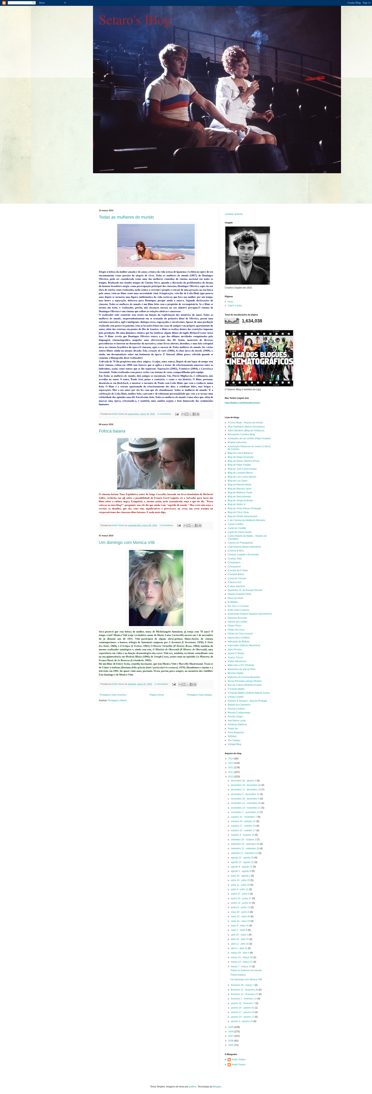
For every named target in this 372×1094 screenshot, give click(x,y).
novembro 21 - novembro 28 (246, 803)
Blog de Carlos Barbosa (240, 453)
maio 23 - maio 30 (241, 916)
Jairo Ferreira (235, 649)
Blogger (217, 1086)
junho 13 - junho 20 (241, 903)
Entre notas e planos (238, 610)
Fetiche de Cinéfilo (237, 621)
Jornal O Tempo (236, 653)
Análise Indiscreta (237, 442)
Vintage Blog (234, 744)
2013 (231, 763)
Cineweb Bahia (236, 574)
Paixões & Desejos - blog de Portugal (247, 700)
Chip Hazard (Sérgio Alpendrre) (244, 546)
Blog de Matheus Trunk (240, 492)
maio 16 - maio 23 (241, 921)
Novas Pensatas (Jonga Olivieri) (245, 681)
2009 (231, 1027)
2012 (231, 767)
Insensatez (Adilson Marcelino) (244, 645)
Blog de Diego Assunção (241, 457)
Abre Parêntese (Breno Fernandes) (246, 426)
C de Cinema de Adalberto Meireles (246, 520)
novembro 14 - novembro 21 (246, 807)
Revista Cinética (236, 708)
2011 (231, 772)
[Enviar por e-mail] (183, 414)
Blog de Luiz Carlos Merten (242, 477)
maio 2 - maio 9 (239, 930)
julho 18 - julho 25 (241, 880)
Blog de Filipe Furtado (239, 464)
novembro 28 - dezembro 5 (245, 798)
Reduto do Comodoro (239, 704)
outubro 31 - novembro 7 (244, 817)
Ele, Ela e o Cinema (238, 606)
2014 (231, 758)
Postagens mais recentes (113, 694)
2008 (231, 1031)
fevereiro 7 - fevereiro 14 (244, 998)
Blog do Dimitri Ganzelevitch (242, 516)
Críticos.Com (234, 582)
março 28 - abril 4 (240, 952)
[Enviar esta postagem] (176, 414)
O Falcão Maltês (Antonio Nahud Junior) (249, 693)
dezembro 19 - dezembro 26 (246, 785)
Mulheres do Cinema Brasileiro (244, 677)
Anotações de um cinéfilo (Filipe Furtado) (249, 438)
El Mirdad (233, 602)
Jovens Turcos (235, 657)
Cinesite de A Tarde (238, 570)
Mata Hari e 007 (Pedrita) (241, 665)
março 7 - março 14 (241, 966)
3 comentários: (165, 414)
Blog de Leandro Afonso (240, 472)
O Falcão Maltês (236, 689)
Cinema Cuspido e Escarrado (243, 554)
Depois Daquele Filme (239, 594)
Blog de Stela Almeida (239, 496)
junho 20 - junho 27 (241, 898)
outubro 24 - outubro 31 (243, 821)
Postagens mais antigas (199, 694)
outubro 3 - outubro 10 (243, 835)
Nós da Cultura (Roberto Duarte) (245, 685)
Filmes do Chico (236, 629)
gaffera (192, 1086)
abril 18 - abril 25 (240, 939)
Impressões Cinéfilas (239, 637)
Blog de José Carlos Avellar (242, 469)
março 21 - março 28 (242, 957)
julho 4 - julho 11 (240, 889)
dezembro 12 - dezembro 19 (246, 789)
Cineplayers (234, 562)
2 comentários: (167, 525)
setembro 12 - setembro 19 (245, 848)
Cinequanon (234, 566)
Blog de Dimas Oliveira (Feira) (243, 461)
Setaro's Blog (135, 19)
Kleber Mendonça (237, 661)
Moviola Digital (235, 673)
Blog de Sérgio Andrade (240, 500)
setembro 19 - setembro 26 (245, 844)
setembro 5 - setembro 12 (244, 853)
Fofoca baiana (112, 431)
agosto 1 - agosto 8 (241, 871)
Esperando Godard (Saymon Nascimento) (250, 613)
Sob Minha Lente (237, 720)
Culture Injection (236, 586)
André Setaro (238, 1059)
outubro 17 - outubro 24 (243, 825)
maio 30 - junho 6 (240, 912)
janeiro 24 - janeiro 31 (243, 1007)
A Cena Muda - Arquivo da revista (245, 422)
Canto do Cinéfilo (237, 528)
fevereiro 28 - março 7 (243, 985)
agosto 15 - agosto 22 (242, 862)
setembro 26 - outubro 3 (244, 839)
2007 (231, 1036)
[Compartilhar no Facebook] (194, 414)
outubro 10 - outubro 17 (243, 830)
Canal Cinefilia (235, 524)
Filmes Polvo (234, 625)
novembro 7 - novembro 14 (245, 812)
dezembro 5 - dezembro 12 (245, 794)
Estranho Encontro (237, 618)
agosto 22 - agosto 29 (242, 857)
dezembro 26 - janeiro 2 (244, 780)
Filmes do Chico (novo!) (240, 633)
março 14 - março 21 (242, 961)
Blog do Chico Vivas (238, 512)
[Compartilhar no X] (190, 414)
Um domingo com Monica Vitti (127, 542)
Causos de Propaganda (240, 542)
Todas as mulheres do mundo (126, 217)
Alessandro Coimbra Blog (241, 434)
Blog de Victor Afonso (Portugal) (244, 508)
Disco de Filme (235, 598)
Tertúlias (232, 736)
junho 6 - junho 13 (241, 907)
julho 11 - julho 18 (240, 885)
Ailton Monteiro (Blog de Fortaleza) (246, 430)
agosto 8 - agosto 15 (242, 866)
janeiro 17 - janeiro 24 (243, 1012)
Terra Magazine (236, 732)
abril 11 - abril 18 (240, 943)
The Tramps (234, 740)
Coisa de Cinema (237, 578)
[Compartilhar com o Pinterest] (198, 414)
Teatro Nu (233, 728)
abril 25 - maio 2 (240, 934)
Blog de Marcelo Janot (239, 488)
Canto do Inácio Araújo (240, 532)
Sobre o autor (235, 305)
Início (230, 301)
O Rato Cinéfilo (236, 697)
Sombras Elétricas (237, 724)
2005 (231, 1045)
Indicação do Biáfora (238, 641)
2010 (231, 776)
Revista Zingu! (235, 716)
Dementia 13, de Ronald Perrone (245, 590)
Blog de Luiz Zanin (237, 480)
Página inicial (157, 694)
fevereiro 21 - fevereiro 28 (245, 989)
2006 (231, 1040)
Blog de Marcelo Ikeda (239, 484)
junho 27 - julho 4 (240, 893)
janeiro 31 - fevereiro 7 (243, 1003)
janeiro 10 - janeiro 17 (243, 1017)
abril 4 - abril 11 (239, 948)
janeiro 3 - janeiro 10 (242, 1021)
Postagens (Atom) (117, 700)
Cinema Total (235, 558)
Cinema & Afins (236, 550)
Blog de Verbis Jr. (237, 504)
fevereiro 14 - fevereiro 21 (245, 994)
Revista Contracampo (239, 712)
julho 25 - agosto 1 (241, 875)
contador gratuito (234, 214)
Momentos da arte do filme (242, 669)
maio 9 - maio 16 (240, 925)
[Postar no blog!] (187, 414)
